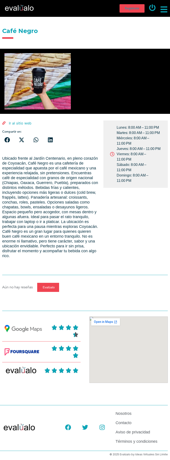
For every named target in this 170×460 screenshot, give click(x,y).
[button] (7, 140)
